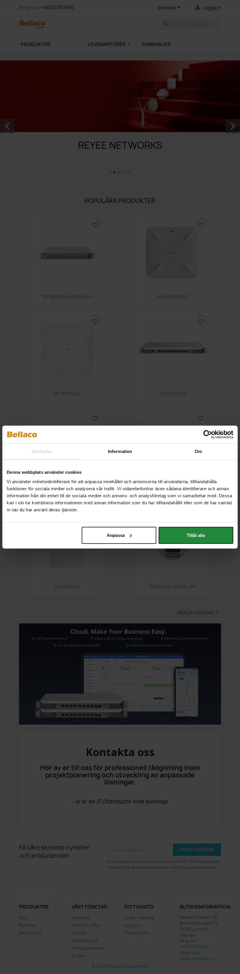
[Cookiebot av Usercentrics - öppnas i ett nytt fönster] (207, 434)
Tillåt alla (196, 534)
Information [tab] (120, 451)
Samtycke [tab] (42, 451)
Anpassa (116, 534)
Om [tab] (198, 451)
